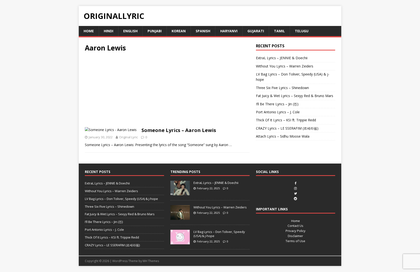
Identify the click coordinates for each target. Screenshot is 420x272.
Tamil (279, 31)
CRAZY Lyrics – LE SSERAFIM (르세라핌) (287, 128)
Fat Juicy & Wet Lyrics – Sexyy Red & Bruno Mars (294, 95)
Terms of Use (295, 241)
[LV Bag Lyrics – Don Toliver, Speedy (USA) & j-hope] (180, 242)
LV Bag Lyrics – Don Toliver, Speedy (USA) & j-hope (121, 199)
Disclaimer (295, 236)
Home (89, 31)
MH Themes (151, 261)
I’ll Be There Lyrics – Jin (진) (277, 104)
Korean (179, 31)
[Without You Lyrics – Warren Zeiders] (180, 217)
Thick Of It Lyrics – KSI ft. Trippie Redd (286, 120)
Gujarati (255, 31)
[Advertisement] (167, 91)
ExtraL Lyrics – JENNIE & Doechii (281, 58)
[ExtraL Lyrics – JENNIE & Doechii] (180, 192)
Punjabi (155, 31)
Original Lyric (128, 137)
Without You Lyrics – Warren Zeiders (284, 66)
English (130, 31)
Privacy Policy (296, 231)
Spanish (203, 31)
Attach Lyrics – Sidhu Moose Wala (282, 136)
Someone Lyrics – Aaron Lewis (178, 130)
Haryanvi (228, 31)
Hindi (108, 31)
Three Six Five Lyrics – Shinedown (282, 87)
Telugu (301, 31)
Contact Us (295, 225)
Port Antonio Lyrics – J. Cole (278, 112)
